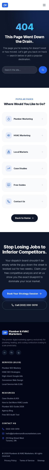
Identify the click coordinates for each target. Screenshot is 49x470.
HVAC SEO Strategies (11, 372)
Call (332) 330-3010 (26, 305)
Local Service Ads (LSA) (12, 384)
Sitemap (41, 460)
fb (12, 352)
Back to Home (23, 218)
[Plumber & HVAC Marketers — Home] (5, 5)
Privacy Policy (10, 460)
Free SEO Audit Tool (10, 415)
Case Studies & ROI (10, 398)
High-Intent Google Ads (12, 376)
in (4, 352)
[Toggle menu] (44, 5)
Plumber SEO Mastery (11, 368)
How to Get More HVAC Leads (15, 402)
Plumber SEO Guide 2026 (13, 406)
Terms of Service (27, 460)
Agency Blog (7, 411)
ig (18, 352)
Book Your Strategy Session (22, 293)
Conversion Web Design (12, 380)
